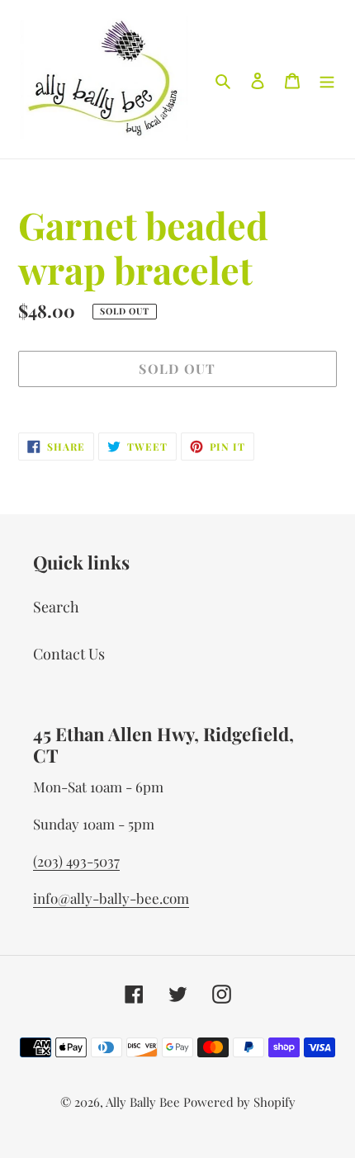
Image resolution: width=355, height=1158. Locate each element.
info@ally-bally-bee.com (111, 898)
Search (56, 607)
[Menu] (327, 79)
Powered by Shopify (239, 1102)
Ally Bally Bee (143, 1102)
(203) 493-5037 (76, 861)
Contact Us (69, 654)
